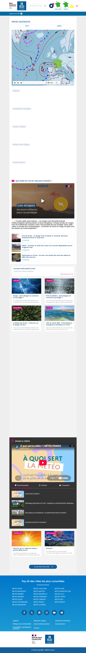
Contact (36, 628)
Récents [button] (44, 485)
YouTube (54, 612)
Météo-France (50, 650)
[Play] (18, 82)
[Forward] (21, 82)
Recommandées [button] (23, 485)
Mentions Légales (40, 620)
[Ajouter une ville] (21, 14)
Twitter (31, 612)
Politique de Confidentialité (22, 624)
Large (59, 26)
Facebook (24, 612)
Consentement (60, 624)
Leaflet (72, 85)
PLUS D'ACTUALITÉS (41, 567)
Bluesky (61, 612)
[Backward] (14, 82)
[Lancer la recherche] (45, 5)
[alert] (72, 6)
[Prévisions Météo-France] (21, 5)
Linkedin (39, 612)
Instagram (46, 612)
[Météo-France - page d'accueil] (49, 639)
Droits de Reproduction (42, 624)
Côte (27, 26)
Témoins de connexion (62, 620)
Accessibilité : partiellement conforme (22, 628)
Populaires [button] (65, 485)
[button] (77, 6)
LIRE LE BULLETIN (65, 274)
